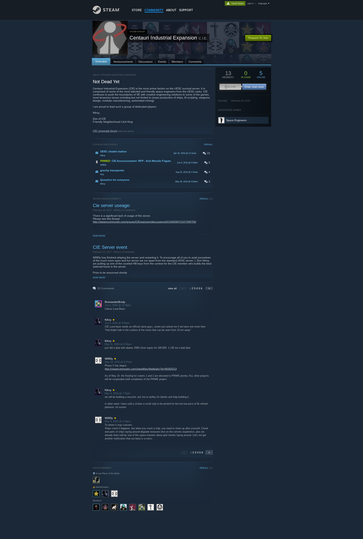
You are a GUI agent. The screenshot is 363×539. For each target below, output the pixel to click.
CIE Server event (110, 247)
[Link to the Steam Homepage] (106, 13)
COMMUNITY (153, 10)
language (262, 3)
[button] (153, 153)
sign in (250, 3)
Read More (99, 236)
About (171, 10)
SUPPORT (186, 10)
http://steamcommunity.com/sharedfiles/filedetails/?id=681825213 (141, 369)
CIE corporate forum (105, 130)
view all (172, 288)
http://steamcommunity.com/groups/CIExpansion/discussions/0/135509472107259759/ (144, 221)
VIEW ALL (208, 144)
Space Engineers (236, 120)
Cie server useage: (111, 205)
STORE (137, 10)
